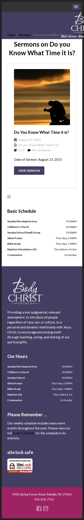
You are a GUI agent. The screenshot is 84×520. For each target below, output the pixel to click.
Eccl (21, 150)
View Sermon (29, 170)
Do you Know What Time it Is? (38, 145)
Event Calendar (24, 433)
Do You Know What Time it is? (41, 132)
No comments (41, 150)
